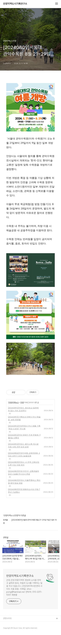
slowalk (6, 629)
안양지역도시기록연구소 (15, 3)
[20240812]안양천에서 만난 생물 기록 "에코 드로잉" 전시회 (24, 427)
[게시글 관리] (22, 392)
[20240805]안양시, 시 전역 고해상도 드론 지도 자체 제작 (23, 463)
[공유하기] (18, 392)
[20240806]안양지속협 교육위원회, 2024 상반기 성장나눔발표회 (24, 454)
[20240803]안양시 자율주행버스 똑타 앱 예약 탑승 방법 (24, 481)
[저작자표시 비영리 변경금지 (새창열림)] (43, 392)
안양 (22, 402)
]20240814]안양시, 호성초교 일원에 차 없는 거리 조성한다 (23, 409)
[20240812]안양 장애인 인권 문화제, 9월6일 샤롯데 (24, 436)
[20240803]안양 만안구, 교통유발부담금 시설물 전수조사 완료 (23, 472)
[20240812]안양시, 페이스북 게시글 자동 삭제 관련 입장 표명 (23, 445)
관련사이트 (7, 618)
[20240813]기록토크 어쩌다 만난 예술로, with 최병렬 (24, 418)
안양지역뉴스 (13, 402)
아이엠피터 (7, 624)
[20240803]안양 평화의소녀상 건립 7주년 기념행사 (24, 490)
